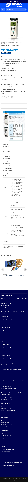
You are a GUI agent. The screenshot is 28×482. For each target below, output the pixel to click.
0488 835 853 (8, 424)
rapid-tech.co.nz (7, 451)
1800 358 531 (7, 408)
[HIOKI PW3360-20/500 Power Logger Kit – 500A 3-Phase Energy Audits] (14, 265)
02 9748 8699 (7, 344)
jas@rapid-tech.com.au (9, 330)
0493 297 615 (8, 328)
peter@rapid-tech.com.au (10, 347)
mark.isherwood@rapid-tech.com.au (12, 369)
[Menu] (2, 5)
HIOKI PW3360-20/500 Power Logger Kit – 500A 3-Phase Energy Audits (14, 276)
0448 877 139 (8, 305)
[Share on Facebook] (2, 97)
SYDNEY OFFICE (5, 338)
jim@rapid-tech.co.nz (9, 449)
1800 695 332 (7, 422)
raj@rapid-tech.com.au (9, 307)
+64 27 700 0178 (9, 447)
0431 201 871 (8, 367)
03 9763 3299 (7, 303)
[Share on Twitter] (5, 97)
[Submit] (25, 9)
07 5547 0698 (7, 385)
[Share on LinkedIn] (12, 97)
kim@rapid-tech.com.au (9, 410)
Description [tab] (4, 107)
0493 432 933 (8, 318)
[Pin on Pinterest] (9, 97)
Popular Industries (6, 42)
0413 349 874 (8, 346)
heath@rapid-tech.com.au (10, 388)
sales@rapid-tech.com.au (10, 426)
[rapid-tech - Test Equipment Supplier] (14, 5)
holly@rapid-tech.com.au (10, 465)
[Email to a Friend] (7, 97)
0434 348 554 (8, 386)
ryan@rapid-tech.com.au (9, 319)
